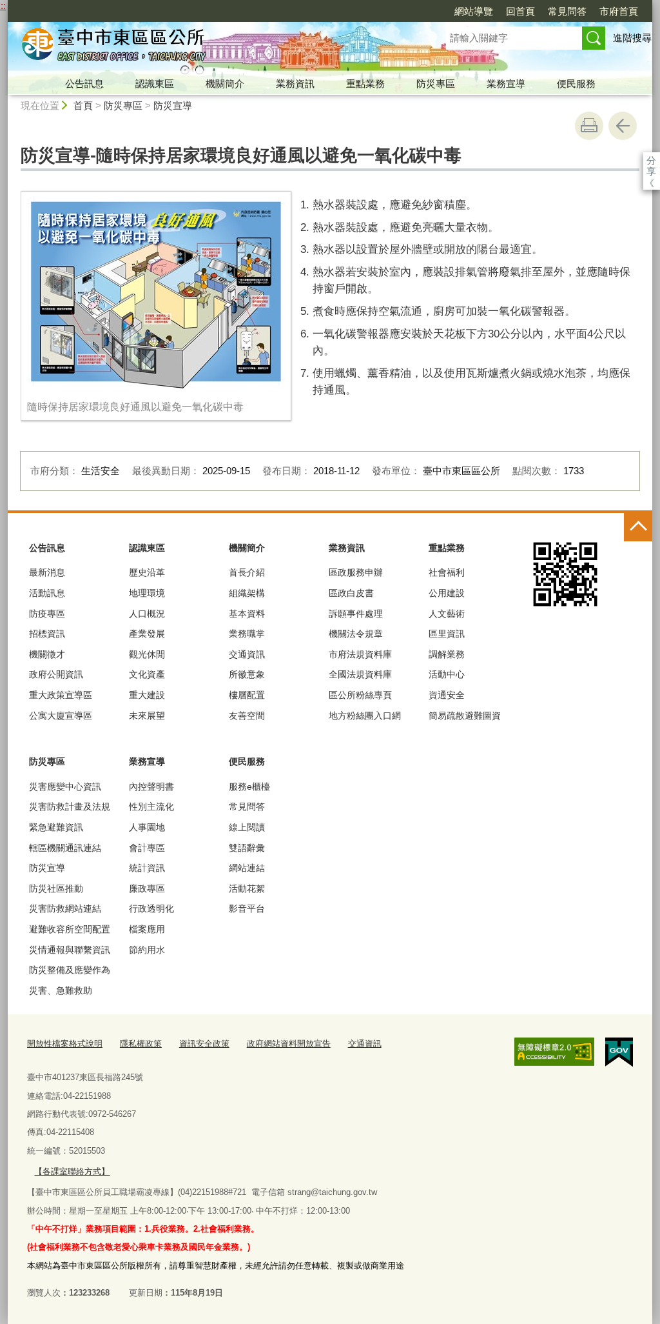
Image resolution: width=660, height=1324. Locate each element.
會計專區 (147, 848)
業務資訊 (295, 83)
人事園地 (147, 827)
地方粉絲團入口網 (365, 715)
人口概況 (147, 613)
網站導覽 (473, 11)
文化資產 (147, 674)
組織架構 (247, 593)
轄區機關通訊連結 (65, 848)
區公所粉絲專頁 (360, 695)
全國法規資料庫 (360, 674)
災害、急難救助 (60, 990)
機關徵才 (47, 654)
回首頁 (520, 11)
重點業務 (365, 83)
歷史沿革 (147, 572)
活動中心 (447, 674)
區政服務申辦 (356, 572)
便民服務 (576, 83)
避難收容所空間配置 (69, 929)
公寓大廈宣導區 (60, 715)
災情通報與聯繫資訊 (69, 950)
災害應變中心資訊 (65, 786)
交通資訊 (247, 654)
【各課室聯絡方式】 (72, 1171)
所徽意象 (247, 674)
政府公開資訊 (56, 674)
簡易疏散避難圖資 (465, 715)
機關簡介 (225, 83)
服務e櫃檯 (249, 786)
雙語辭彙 (247, 848)
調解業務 (447, 654)
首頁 (83, 105)
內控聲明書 (151, 786)
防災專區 (435, 83)
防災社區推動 (56, 888)
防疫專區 (47, 613)
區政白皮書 (351, 593)
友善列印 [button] (589, 126)
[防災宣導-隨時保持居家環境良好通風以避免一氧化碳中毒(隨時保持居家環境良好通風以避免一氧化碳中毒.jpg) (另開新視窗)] (156, 292)
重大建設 (147, 695)
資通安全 (447, 695)
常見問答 (567, 11)
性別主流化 (151, 806)
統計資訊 (147, 868)
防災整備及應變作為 (69, 970)
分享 (651, 160)
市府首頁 (618, 11)
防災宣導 (172, 105)
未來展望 (147, 715)
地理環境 (147, 593)
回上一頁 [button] (622, 126)
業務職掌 (247, 633)
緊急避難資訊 (56, 827)
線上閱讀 (247, 827)
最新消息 (47, 572)
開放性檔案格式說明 (64, 1043)
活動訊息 (47, 593)
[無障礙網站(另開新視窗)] (554, 1052)
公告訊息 (84, 83)
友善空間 (247, 715)
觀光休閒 (147, 654)
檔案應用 (147, 929)
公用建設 (447, 593)
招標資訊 (47, 633)
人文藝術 (447, 613)
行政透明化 (151, 908)
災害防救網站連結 (65, 908)
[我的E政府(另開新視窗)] (619, 1052)
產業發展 (147, 633)
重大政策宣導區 (60, 695)
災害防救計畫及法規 (69, 806)
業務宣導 (506, 83)
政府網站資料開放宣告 (289, 1043)
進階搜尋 (632, 37)
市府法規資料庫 (360, 654)
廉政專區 (147, 888)
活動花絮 (247, 888)
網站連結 (247, 868)
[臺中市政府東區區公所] (211, 47)
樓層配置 (247, 695)
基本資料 (247, 613)
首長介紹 (247, 572)
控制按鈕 (638, 527)
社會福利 (447, 572)
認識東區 (154, 83)
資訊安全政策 (204, 1043)
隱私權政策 (141, 1043)
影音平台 (247, 908)
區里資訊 (447, 633)
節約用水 (147, 950)
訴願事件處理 (356, 613)
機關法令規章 (356, 633)
